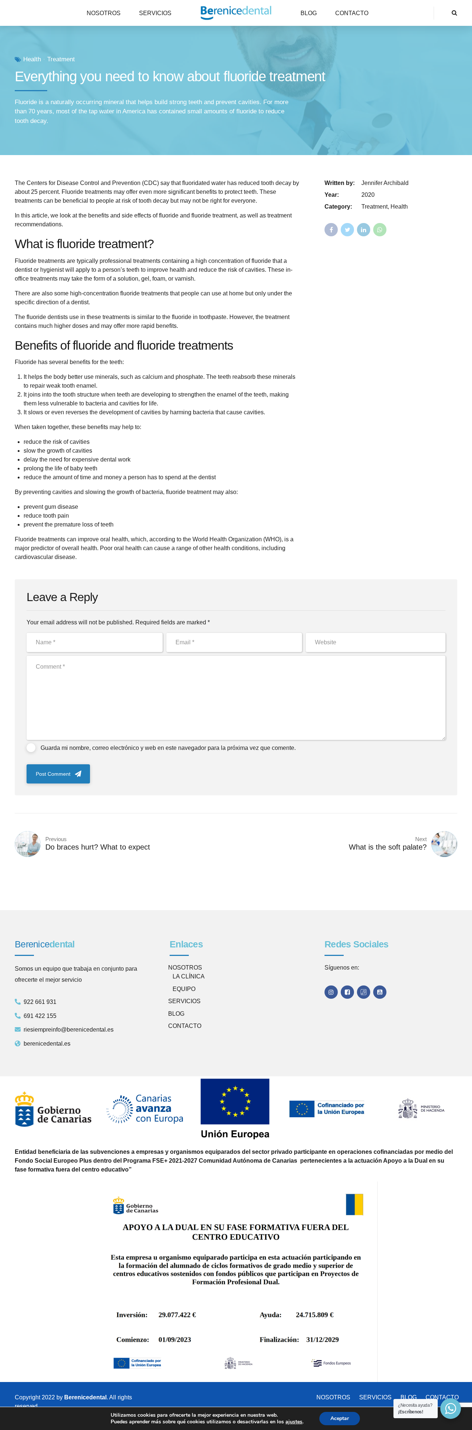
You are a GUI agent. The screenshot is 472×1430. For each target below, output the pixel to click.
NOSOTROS (104, 13)
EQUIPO (184, 989)
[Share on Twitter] (347, 229)
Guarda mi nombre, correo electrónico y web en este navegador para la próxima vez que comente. (168, 748)
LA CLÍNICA (189, 976)
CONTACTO (351, 13)
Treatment (61, 59)
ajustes (293, 1422)
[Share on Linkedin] (363, 229)
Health (32, 59)
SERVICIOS (155, 13)
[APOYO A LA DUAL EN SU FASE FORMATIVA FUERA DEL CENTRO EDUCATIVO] (236, 1282)
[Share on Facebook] (331, 229)
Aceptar (339, 1418)
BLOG (309, 13)
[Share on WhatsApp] (379, 229)
